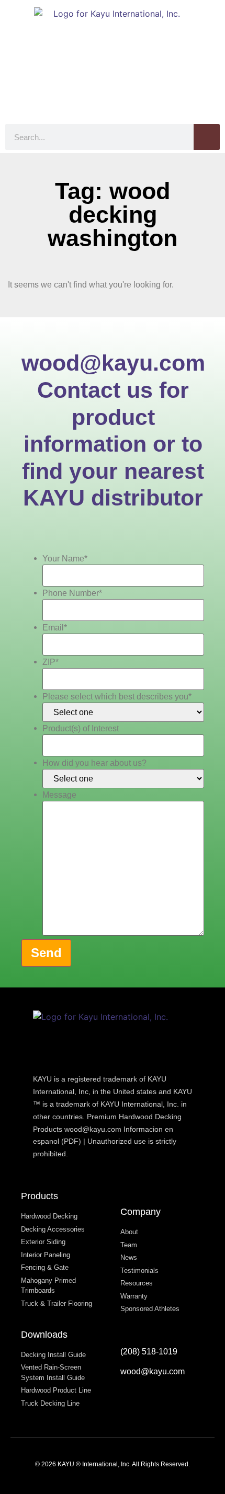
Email (54, 628)
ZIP (50, 662)
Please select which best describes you (117, 697)
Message (59, 795)
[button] (212, 91)
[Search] (207, 137)
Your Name (64, 559)
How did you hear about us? (94, 763)
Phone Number (72, 593)
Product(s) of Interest (80, 729)
